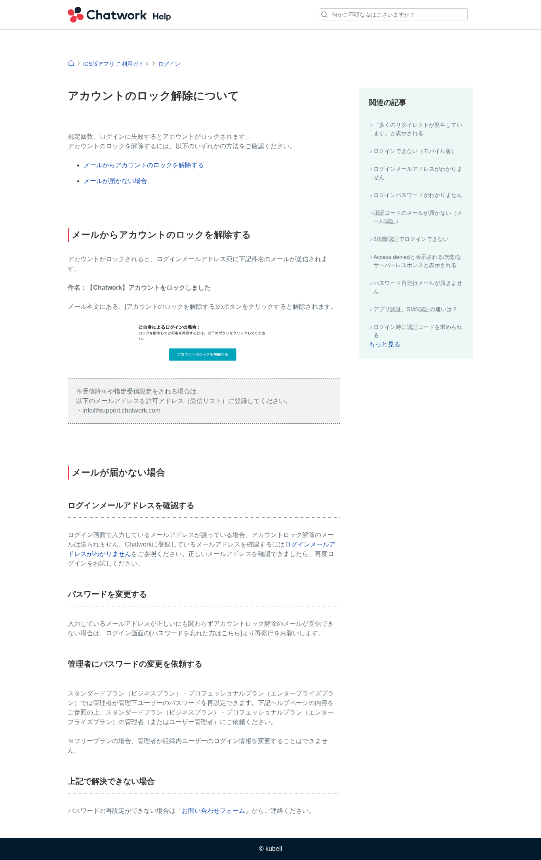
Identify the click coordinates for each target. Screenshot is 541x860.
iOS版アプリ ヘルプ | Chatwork (71, 63)
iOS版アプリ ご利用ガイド (116, 64)
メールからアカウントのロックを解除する (144, 165)
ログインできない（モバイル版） (415, 151)
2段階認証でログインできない (411, 239)
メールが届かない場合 (115, 181)
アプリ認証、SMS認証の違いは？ (415, 309)
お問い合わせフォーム (213, 810)
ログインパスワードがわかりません (417, 195)
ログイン (169, 64)
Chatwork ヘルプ (119, 14)
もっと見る (384, 344)
